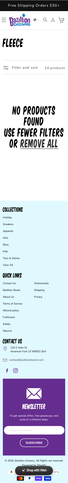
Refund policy (11, 310)
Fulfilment (9, 317)
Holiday (7, 217)
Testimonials (41, 283)
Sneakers (8, 224)
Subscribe (34, 442)
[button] (4, 20)
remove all (39, 143)
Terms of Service (12, 303)
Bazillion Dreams (25, 460)
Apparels (8, 231)
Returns (7, 331)
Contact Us (9, 283)
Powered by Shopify (34, 465)
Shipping (39, 290)
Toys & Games (11, 258)
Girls (5, 238)
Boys (6, 244)
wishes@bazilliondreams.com (26, 360)
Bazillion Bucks (11, 290)
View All (8, 265)
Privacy (38, 297)
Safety (6, 324)
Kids (5, 251)
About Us (8, 297)
